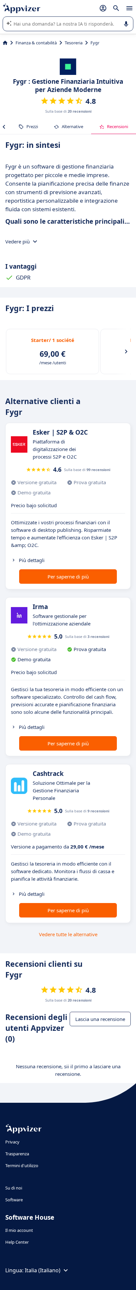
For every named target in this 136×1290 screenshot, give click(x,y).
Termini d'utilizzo (21, 1165)
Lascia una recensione (100, 1019)
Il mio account (19, 1230)
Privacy (12, 1142)
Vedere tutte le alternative (68, 934)
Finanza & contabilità (36, 43)
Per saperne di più (68, 576)
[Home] (5, 42)
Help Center (17, 1242)
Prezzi (32, 126)
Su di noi (13, 1188)
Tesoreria (74, 43)
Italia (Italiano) (42, 1270)
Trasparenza (17, 1154)
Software (14, 1200)
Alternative (72, 126)
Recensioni (117, 126)
